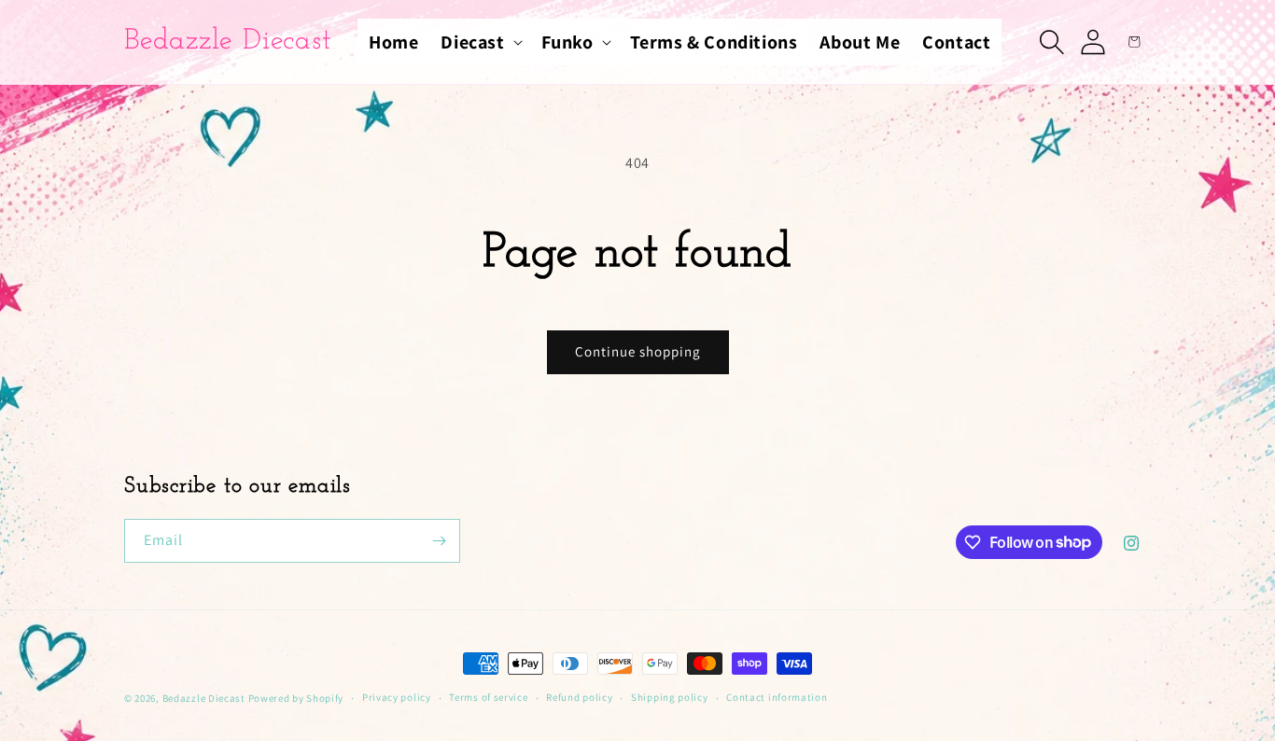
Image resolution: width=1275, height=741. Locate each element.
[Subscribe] (438, 541)
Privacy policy (396, 697)
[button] (479, 42)
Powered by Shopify (296, 698)
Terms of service (488, 697)
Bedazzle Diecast (203, 698)
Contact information (776, 697)
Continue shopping (638, 351)
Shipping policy (669, 697)
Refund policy (579, 697)
